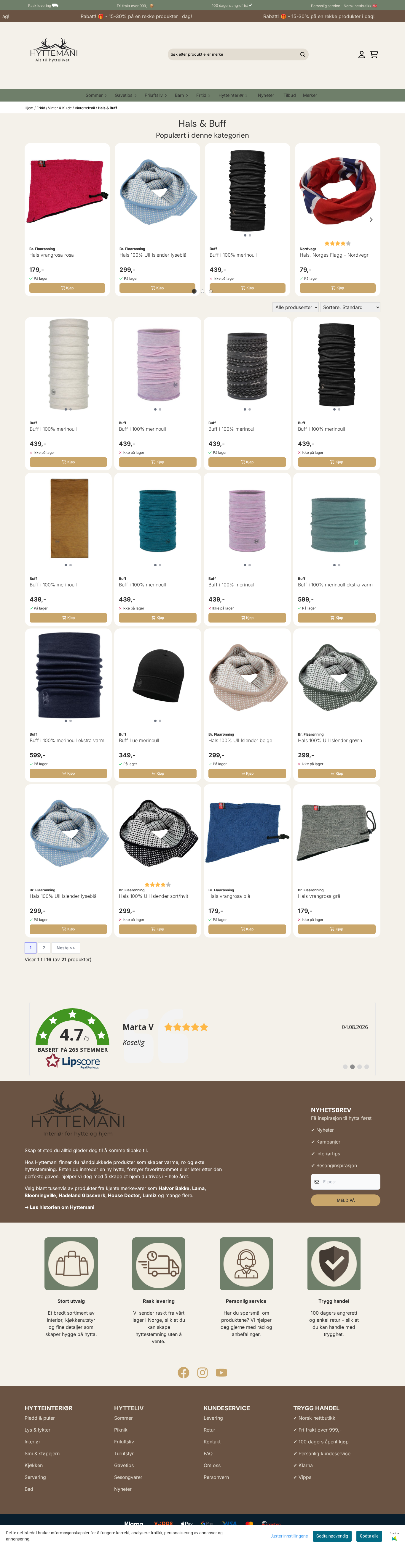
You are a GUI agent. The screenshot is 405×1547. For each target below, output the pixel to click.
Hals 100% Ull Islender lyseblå (152, 255)
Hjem (29, 108)
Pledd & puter (40, 1418)
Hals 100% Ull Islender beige (240, 740)
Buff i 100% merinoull (233, 255)
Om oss (212, 1465)
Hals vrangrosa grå (319, 896)
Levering (213, 1418)
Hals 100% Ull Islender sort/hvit (153, 896)
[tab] (194, 291)
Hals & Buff (107, 108)
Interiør (32, 1442)
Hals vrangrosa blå (229, 896)
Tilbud (289, 95)
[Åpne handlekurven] (373, 55)
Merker (310, 95)
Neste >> (66, 947)
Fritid (41, 108)
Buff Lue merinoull (139, 740)
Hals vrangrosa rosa (51, 255)
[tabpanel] (67, 219)
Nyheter (266, 95)
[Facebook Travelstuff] (183, 1372)
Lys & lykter (37, 1430)
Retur (209, 1430)
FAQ (208, 1453)
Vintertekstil (85, 108)
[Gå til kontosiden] (361, 55)
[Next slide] (371, 219)
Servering (35, 1477)
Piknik (120, 1430)
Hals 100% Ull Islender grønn (330, 740)
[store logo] (52, 54)
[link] (202, 1039)
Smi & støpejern (42, 1453)
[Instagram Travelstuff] (202, 1372)
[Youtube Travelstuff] (221, 1372)
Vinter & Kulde (60, 108)
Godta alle (369, 1536)
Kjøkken (34, 1465)
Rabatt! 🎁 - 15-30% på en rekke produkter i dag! (121, 16)
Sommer (123, 1418)
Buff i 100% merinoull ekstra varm (335, 585)
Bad (29, 1489)
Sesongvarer (128, 1477)
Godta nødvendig (332, 1536)
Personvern (216, 1477)
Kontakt (212, 1442)
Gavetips (124, 1465)
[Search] (303, 54)
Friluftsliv (124, 1442)
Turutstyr (124, 1453)
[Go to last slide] (34, 219)
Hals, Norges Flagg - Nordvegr (334, 255)
